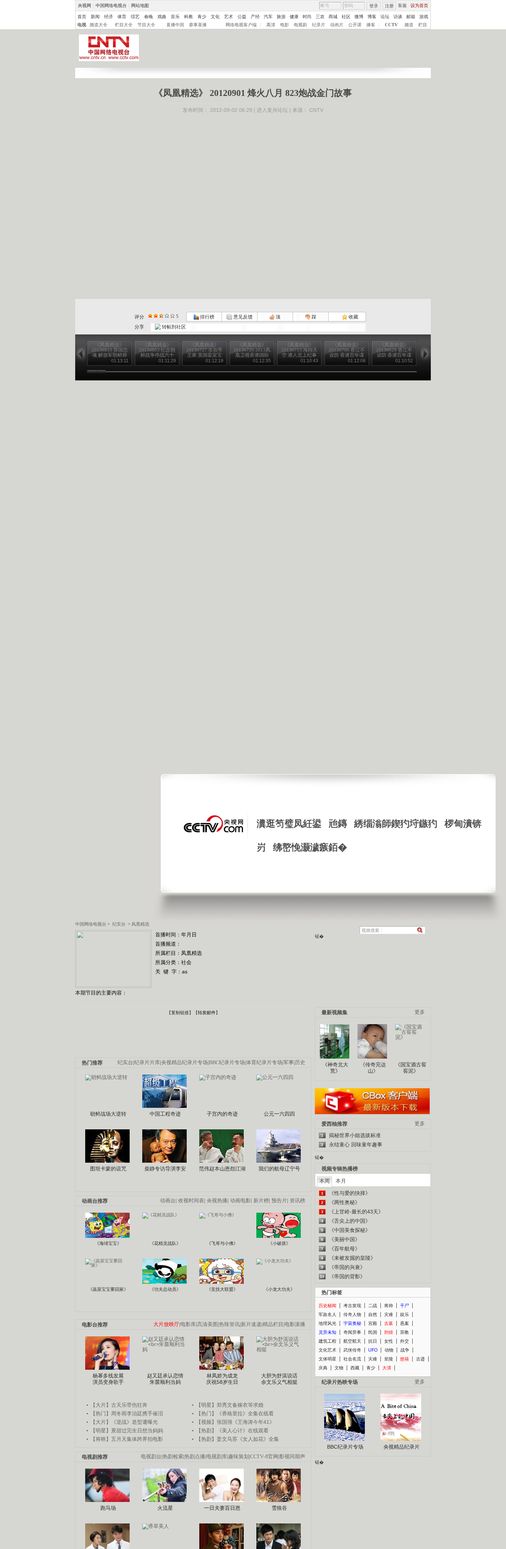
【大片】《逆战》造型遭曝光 (124, 1422)
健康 (294, 16)
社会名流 (352, 1359)
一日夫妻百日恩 (222, 1508)
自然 (372, 1314)
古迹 (420, 1359)
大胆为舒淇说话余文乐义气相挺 (279, 1379)
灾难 (388, 1314)
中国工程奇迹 (165, 1114)
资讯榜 (297, 1200)
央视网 (84, 5)
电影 (284, 24)
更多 (420, 1012)
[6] (161, 316)
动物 (389, 1350)
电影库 (188, 1324)
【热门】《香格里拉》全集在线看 (235, 1413)
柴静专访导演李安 (165, 1169)
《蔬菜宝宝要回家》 (108, 1289)
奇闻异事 (352, 1332)
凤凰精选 (140, 924)
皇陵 (388, 1359)
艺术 (228, 16)
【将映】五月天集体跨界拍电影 (126, 1439)
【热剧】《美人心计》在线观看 (232, 1430)
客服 (402, 5)
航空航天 (352, 1341)
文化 (215, 16)
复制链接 (180, 1012)
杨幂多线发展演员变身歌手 (108, 1379)
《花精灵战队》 (165, 1243)
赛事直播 (198, 24)
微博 (358, 16)
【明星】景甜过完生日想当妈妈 (126, 1430)
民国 (372, 1332)
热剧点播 (194, 1456)
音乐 (175, 16)
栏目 (422, 24)
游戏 (423, 16)
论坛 (384, 16)
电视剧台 (151, 1456)
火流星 (165, 1508)
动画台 (168, 1200)
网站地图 (140, 5)
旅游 (281, 16)
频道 (409, 24)
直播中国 (175, 24)
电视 (81, 24)
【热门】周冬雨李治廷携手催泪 (126, 1413)
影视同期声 (292, 1456)
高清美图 (207, 1324)
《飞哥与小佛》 (222, 1243)
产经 (255, 16)
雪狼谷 (279, 1508)
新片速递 (251, 1324)
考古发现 (352, 1305)
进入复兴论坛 (272, 110)
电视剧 (300, 24)
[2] (150, 316)
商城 (333, 16)
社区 (346, 16)
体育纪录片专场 (264, 1062)
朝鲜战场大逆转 (108, 1114)
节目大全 (146, 24)
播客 (370, 24)
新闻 (95, 16)
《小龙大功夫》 (279, 1289)
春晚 (148, 16)
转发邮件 (207, 1012)
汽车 (268, 16)
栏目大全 (124, 24)
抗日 (372, 1341)
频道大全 (98, 24)
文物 (338, 1367)
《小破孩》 (279, 1243)
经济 (108, 16)
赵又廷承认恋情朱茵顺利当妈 (165, 1379)
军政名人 (327, 1314)
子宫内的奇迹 (222, 1114)
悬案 (404, 1323)
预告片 (279, 1200)
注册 (389, 6)
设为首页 (419, 5)
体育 (121, 16)
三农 (320, 16)
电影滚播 (294, 1324)
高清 (270, 24)
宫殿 (372, 1323)
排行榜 (206, 317)
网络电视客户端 (241, 24)
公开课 (355, 24)
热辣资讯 (229, 1324)
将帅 (388, 1305)
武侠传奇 (352, 1350)
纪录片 (318, 24)
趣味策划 (238, 1456)
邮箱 (410, 16)
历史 (300, 1062)
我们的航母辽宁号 (279, 1169)
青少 (201, 16)
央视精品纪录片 (401, 1447)
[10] (172, 316)
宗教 (404, 1332)
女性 (388, 1341)
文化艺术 (327, 1350)
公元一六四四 (279, 1114)
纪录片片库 (147, 1062)
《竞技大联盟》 (222, 1289)
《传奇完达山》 (373, 1068)
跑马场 (108, 1508)
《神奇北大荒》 (335, 1068)
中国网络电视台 (111, 5)
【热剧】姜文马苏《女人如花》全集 (237, 1439)
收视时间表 (191, 1200)
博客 (371, 16)
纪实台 (119, 924)
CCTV (391, 24)
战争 (404, 1350)
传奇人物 (352, 1314)
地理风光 (327, 1323)
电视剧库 (216, 1456)
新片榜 (261, 1200)
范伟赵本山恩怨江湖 (222, 1169)
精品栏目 (273, 1324)
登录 (373, 6)
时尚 (307, 16)
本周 (324, 1181)
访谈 (397, 16)
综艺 (135, 16)
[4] (156, 316)
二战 (372, 1305)
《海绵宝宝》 (108, 1243)
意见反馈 (242, 317)
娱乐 (404, 1314)
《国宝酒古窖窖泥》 (410, 1068)
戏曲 (161, 16)
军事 (288, 1062)
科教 (188, 16)
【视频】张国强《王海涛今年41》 (235, 1422)
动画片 (336, 24)
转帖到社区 (174, 327)
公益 (241, 16)
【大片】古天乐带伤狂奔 (118, 1405)
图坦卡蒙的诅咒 (108, 1169)
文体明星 (327, 1359)
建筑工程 (327, 1341)
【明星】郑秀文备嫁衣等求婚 (229, 1405)
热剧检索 (173, 1456)
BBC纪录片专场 (227, 1062)
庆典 (323, 1367)
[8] (167, 316)
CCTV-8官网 (264, 1456)
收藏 (352, 317)
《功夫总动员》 (165, 1289)
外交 (404, 1341)
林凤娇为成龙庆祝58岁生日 (222, 1379)
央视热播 (217, 1200)
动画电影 (240, 1200)
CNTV (316, 110)
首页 (81, 16)
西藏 (354, 1367)
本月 (341, 1181)
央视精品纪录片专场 (184, 1062)
